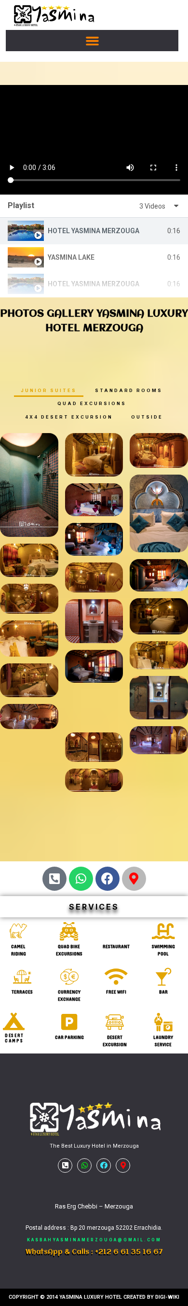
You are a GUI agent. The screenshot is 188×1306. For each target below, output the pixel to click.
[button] (92, 40)
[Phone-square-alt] (54, 879)
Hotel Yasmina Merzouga (93, 231)
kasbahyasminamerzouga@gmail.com (94, 1239)
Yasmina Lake (71, 257)
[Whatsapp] (81, 879)
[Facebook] (107, 879)
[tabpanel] (94, 139)
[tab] (94, 231)
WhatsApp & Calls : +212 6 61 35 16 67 (94, 1252)
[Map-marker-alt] (134, 879)
